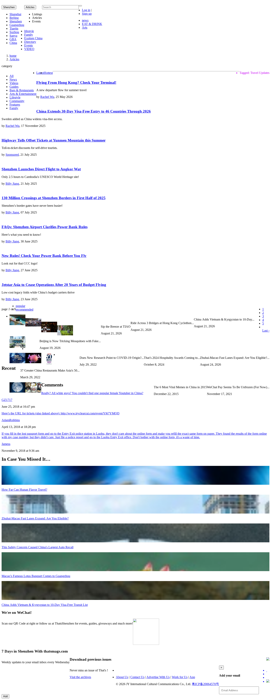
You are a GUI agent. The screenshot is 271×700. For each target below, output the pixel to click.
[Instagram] (267, 681)
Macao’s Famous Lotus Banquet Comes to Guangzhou (36, 576)
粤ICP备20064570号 (205, 684)
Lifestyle (15, 97)
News (13, 79)
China (13, 42)
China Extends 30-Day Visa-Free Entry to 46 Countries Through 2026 (93, 111)
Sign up (87, 13)
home (13, 55)
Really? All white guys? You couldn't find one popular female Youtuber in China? (92, 393)
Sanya (13, 35)
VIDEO (29, 49)
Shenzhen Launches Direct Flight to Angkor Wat (41, 169)
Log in (86, 10)
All (11, 76)
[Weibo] (267, 677)
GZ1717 (7, 400)
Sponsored (12, 154)
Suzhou (14, 32)
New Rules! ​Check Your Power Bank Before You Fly (44, 256)
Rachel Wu (47, 96)
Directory (30, 41)
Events (28, 45)
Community (17, 101)
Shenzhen (9, 7)
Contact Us (137, 677)
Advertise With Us (158, 677)
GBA (13, 39)
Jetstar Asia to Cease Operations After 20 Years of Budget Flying (54, 285)
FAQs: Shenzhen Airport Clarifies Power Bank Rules (44, 227)
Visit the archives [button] (80, 677)
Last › (265, 330)
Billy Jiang (12, 183)
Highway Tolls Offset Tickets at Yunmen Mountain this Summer (54, 140)
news (85, 20)
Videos (14, 83)
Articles (14, 59)
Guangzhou (17, 25)
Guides (14, 86)
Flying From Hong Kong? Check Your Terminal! (76, 82)
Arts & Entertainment (23, 94)
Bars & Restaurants (22, 90)
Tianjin (14, 28)
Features (15, 104)
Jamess (6, 444)
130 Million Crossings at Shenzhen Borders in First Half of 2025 (54, 198)
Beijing (14, 17)
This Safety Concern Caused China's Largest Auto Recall (37, 547)
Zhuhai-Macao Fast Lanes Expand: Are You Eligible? (35, 518)
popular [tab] (20, 306)
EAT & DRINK (92, 24)
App (192, 677)
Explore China (33, 38)
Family (28, 34)
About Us (122, 677)
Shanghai (15, 14)
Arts (84, 27)
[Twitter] (267, 670)
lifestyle (29, 31)
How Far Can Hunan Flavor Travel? (24, 489)
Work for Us (179, 677)
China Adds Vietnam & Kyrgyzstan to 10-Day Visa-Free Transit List (45, 604)
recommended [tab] (24, 309)
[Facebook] (267, 674)
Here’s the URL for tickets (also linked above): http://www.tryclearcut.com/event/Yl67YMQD (60, 413)
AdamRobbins (11, 420)
